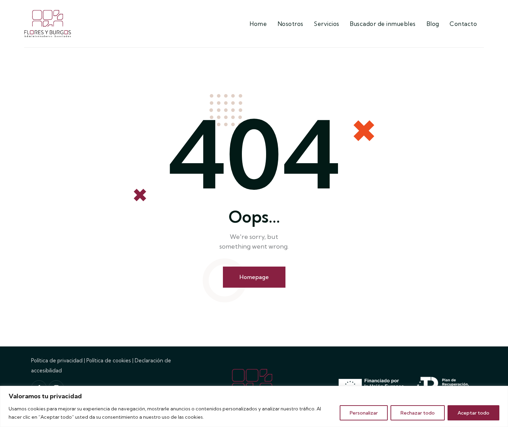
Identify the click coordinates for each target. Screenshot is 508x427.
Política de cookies (108, 360)
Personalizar (364, 413)
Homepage (254, 276)
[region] (254, 406)
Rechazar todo (418, 413)
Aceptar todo (473, 413)
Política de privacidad (57, 360)
